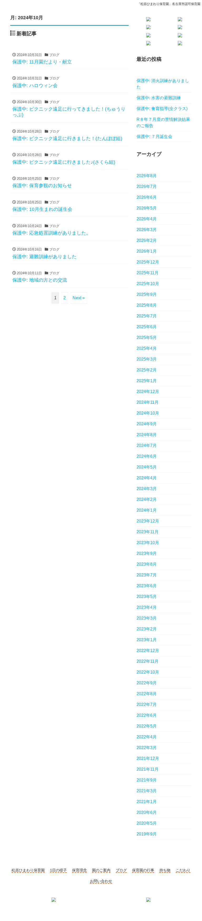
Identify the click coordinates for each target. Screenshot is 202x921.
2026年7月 (147, 186)
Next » (79, 298)
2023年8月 (147, 564)
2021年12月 (148, 758)
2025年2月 (147, 370)
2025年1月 (147, 381)
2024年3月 (147, 488)
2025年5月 (147, 337)
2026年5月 (147, 208)
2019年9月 (147, 834)
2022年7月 (147, 704)
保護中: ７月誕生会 (154, 136)
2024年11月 (148, 402)
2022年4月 (147, 737)
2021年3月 (147, 791)
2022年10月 (148, 672)
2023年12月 (148, 521)
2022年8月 (147, 693)
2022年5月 (147, 726)
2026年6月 (147, 197)
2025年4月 (147, 348)
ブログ (121, 870)
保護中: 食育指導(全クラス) (162, 108)
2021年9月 (147, 780)
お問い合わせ (101, 881)
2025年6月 (147, 327)
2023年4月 (147, 607)
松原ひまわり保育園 (28, 870)
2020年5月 (147, 823)
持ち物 (164, 870)
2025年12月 (148, 262)
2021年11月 (148, 769)
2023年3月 (147, 618)
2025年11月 (148, 273)
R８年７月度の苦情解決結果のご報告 (163, 122)
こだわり (183, 870)
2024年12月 (148, 391)
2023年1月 (147, 640)
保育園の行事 (143, 870)
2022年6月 (147, 715)
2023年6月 (147, 586)
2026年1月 (147, 251)
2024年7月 (147, 445)
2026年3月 (147, 229)
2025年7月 (147, 316)
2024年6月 (147, 456)
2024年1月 (147, 510)
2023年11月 (148, 532)
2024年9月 (147, 424)
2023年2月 (147, 629)
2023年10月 (148, 542)
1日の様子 (58, 870)
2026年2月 (147, 240)
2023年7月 (147, 575)
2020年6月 (147, 812)
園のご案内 (101, 870)
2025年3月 (147, 359)
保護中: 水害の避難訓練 (159, 98)
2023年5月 (147, 596)
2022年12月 (148, 650)
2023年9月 (147, 553)
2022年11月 (148, 661)
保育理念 (79, 870)
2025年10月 (148, 283)
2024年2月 (147, 499)
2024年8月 (147, 434)
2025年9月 (147, 294)
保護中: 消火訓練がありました (163, 83)
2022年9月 (147, 683)
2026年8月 (147, 175)
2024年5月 (147, 467)
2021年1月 (147, 801)
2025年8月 (147, 305)
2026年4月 (147, 219)
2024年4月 (147, 478)
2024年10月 (148, 413)
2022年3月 (147, 747)
